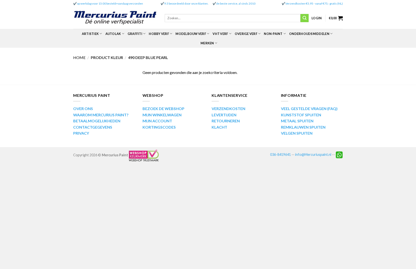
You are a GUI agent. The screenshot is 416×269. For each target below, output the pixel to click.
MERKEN (207, 43)
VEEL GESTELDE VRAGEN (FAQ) (309, 108)
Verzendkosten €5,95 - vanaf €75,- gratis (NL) (314, 3)
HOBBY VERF (159, 34)
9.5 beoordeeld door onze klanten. (186, 3)
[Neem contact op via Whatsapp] (339, 154)
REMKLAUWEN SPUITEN (303, 127)
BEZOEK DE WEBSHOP (163, 108)
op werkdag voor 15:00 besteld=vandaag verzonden (110, 3)
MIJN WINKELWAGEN (162, 114)
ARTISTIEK (90, 34)
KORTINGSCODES (159, 127)
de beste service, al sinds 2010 (235, 3)
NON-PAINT (273, 34)
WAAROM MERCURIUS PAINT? (101, 114)
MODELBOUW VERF (191, 34)
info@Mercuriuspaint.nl (313, 154)
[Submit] (304, 18)
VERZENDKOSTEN (228, 108)
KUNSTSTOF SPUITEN (301, 114)
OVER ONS (83, 108)
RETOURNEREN (226, 120)
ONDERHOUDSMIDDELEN (309, 34)
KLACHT (219, 127)
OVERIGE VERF (246, 34)
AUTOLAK (113, 34)
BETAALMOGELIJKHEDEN (96, 120)
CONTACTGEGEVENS (92, 127)
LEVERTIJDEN (224, 114)
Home (79, 57)
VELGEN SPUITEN (296, 133)
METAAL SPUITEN (297, 120)
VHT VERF (220, 34)
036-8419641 (280, 154)
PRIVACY (81, 133)
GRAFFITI (135, 34)
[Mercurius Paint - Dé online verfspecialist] (115, 18)
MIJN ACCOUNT (157, 120)
